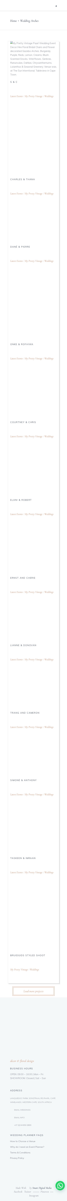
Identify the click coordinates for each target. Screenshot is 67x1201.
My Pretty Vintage (33, 96)
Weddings (48, 96)
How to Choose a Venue (22, 1141)
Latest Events (16, 96)
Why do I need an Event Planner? (27, 1147)
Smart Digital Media (41, 1188)
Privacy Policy (17, 1158)
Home (13, 21)
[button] (60, 1185)
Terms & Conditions (20, 1152)
